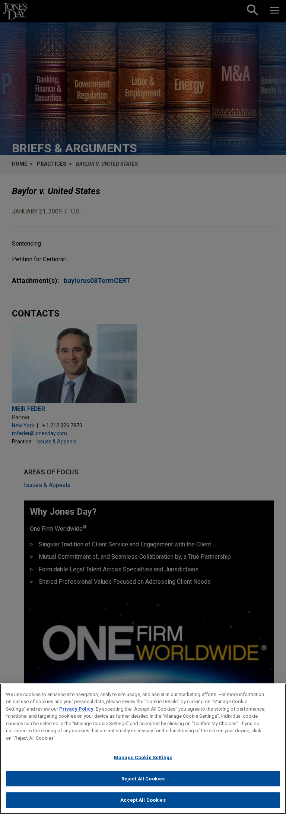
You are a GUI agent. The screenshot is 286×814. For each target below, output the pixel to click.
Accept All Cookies (142, 800)
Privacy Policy (76, 709)
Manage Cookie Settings (143, 757)
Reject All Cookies (143, 779)
